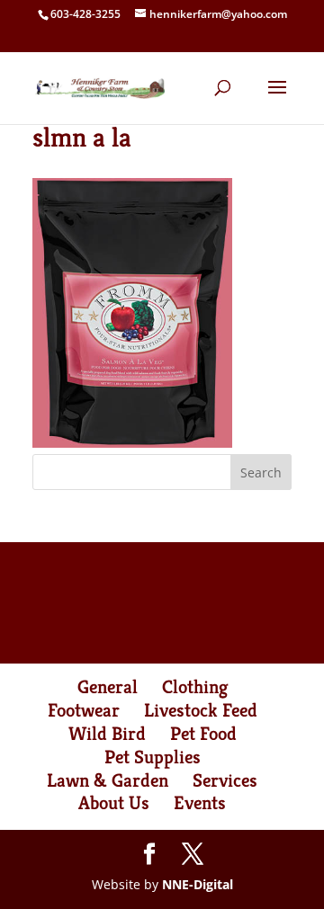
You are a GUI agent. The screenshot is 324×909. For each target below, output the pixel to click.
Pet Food (203, 733)
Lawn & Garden (107, 780)
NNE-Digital (197, 884)
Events (200, 803)
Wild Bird (107, 733)
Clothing (195, 687)
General (107, 687)
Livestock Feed (200, 710)
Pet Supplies (152, 757)
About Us (113, 803)
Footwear (84, 710)
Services (225, 780)
